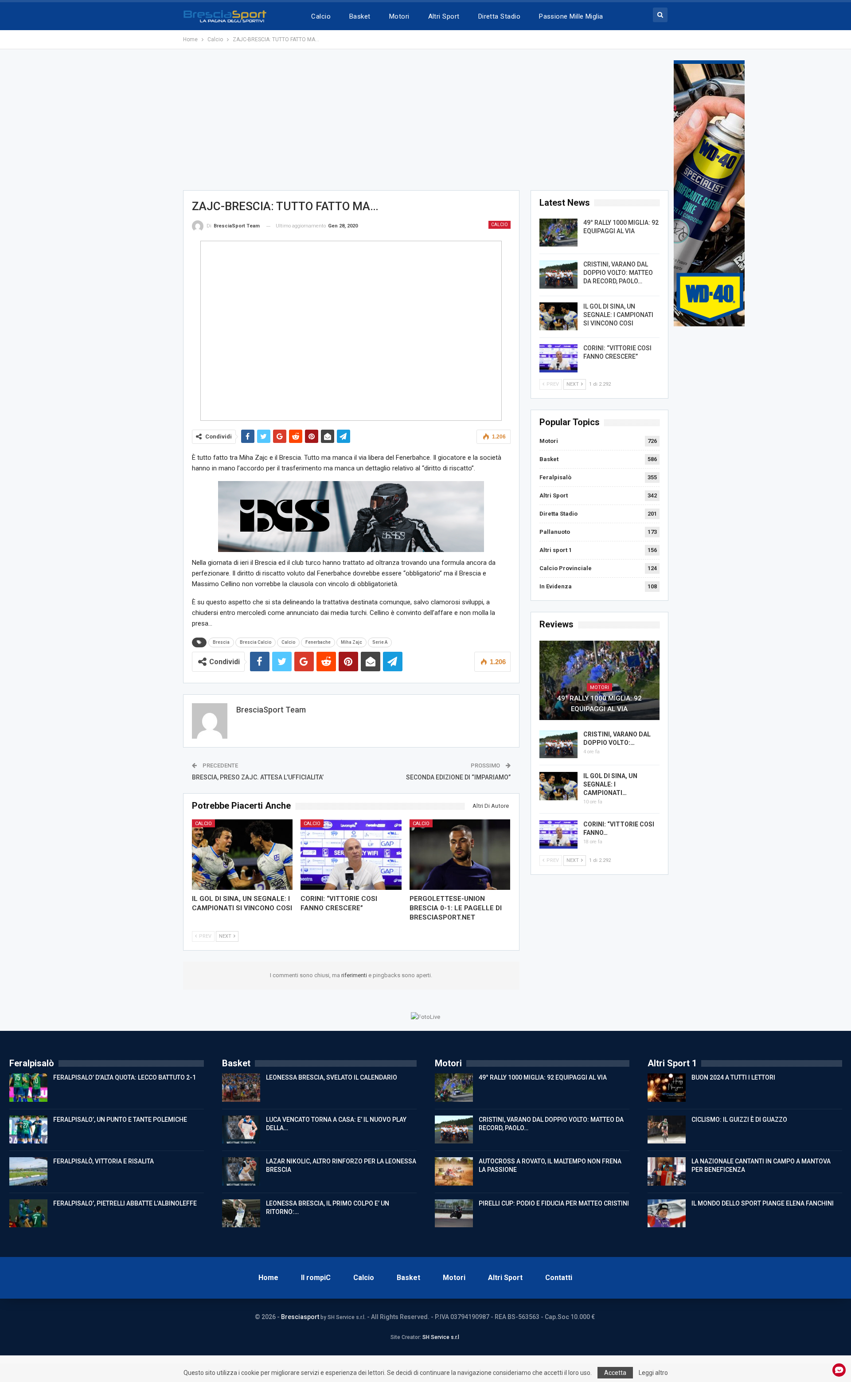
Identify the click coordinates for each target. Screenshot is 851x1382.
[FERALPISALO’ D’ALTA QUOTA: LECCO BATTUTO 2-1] (28, 1087)
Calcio (321, 16)
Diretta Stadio (499, 16)
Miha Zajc (351, 642)
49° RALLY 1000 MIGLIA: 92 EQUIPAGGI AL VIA (599, 703)
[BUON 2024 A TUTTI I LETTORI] (667, 1087)
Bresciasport (300, 1316)
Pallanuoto (554, 532)
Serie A (379, 642)
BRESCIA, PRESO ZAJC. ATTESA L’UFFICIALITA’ (258, 777)
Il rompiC (316, 1277)
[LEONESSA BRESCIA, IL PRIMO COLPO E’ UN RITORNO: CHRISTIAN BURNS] (241, 1213)
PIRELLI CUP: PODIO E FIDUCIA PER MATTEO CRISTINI (554, 1203)
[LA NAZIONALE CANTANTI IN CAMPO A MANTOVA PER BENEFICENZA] (667, 1171)
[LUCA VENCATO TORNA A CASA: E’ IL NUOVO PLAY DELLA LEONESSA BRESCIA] (241, 1130)
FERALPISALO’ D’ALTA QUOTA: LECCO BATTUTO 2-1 (124, 1077)
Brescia (221, 642)
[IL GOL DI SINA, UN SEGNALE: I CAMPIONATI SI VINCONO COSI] (242, 854)
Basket (360, 16)
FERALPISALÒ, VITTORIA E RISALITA (103, 1161)
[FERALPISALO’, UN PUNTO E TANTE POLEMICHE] (28, 1130)
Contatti (558, 1277)
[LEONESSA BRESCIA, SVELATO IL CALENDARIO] (241, 1087)
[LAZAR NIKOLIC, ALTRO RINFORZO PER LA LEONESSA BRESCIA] (241, 1171)
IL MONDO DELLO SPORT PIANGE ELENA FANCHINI (762, 1203)
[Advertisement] (425, 122)
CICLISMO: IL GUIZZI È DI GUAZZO (739, 1119)
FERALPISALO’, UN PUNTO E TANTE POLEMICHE (120, 1119)
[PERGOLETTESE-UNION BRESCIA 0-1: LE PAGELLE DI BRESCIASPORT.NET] (460, 854)
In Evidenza (555, 586)
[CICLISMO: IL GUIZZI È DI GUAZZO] (667, 1130)
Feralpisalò (555, 477)
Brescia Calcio (255, 642)
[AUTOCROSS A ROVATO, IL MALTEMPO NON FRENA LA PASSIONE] (454, 1171)
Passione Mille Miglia (571, 16)
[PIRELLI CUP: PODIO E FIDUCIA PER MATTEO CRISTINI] (454, 1213)
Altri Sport (444, 16)
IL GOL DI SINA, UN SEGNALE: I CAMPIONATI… (610, 784)
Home (268, 1277)
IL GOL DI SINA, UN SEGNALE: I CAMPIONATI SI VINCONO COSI (618, 315)
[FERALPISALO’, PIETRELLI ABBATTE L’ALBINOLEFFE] (28, 1213)
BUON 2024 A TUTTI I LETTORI (733, 1077)
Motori (399, 16)
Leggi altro (653, 1373)
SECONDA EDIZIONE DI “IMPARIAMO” (458, 777)
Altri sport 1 (555, 550)
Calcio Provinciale (565, 568)
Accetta (615, 1372)
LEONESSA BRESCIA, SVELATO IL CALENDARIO (331, 1077)
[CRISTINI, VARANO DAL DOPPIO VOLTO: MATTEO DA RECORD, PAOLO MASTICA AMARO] (558, 274)
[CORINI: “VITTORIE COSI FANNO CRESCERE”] (351, 854)
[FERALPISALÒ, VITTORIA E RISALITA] (28, 1171)
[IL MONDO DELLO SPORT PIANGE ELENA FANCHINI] (667, 1213)
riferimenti (354, 975)
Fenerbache (318, 642)
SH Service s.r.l (440, 1337)
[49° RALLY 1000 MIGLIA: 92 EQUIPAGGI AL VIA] (558, 233)
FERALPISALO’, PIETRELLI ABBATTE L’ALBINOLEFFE (125, 1203)
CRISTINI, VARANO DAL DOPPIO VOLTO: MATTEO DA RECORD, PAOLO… (618, 273)
